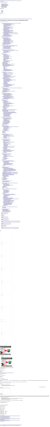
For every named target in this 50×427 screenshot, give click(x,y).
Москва (2, 3)
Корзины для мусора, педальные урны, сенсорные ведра (8, 147)
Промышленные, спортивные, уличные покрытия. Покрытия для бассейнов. (10, 45)
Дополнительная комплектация (7, 89)
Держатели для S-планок (6, 57)
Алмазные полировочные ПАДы (7, 81)
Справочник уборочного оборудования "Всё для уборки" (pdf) (8, 385)
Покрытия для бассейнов (6, 34)
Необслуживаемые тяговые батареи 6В (7, 204)
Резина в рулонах (5, 26)
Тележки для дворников (6, 158)
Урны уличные (4, 132)
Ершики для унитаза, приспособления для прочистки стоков (9, 150)
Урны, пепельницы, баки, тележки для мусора (7, 153)
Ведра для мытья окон (5, 62)
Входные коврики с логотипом (6, 44)
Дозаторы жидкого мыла (6, 142)
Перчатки (3, 165)
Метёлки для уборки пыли (6, 162)
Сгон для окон (2, 215)
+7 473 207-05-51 (5, 7)
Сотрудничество (1, 0)
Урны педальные (5, 148)
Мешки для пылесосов (5, 183)
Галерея (20, 0)
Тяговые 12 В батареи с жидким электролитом (8, 202)
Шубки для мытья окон (6, 55)
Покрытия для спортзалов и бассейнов (6, 47)
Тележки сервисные (4, 90)
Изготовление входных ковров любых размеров (8, 30)
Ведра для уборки (5, 119)
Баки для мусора (5, 130)
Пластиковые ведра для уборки (6, 106)
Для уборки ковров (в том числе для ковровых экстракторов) (10, 169)
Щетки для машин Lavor (6, 192)
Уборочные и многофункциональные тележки (7, 113)
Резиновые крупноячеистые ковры (7, 38)
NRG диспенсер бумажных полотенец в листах (5, 416)
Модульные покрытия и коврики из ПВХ (8, 25)
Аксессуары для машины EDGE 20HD (7, 79)
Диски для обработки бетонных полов (7, 199)
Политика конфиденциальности (17, 425)
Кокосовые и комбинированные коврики (8, 39)
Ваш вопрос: (1, 393)
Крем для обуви (5, 136)
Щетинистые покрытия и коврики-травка (7, 43)
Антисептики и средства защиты (6, 176)
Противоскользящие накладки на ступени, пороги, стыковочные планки (11, 33)
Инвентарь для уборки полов (5, 209)
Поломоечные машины (5, 74)
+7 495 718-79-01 (4, 3)
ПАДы (3, 193)
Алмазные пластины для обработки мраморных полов (9, 200)
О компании (5, 0)
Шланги (4, 68)
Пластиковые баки (4, 205)
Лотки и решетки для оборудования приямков (8, 28)
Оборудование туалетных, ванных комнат (6, 139)
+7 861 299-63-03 (5, 6)
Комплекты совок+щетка (6, 107)
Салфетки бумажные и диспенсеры (7, 164)
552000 (22, 400)
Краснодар (2, 6)
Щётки (4, 67)
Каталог (2, 10)
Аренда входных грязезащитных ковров (6, 36)
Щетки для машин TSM (6, 190)
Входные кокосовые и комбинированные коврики (9, 31)
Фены (4, 141)
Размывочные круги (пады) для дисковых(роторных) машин (10, 194)
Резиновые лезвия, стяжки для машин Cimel (8, 198)
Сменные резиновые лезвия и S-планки (8, 58)
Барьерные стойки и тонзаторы (6, 91)
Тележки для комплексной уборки (7, 114)
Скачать (19, 0)
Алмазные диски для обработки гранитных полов (9, 201)
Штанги (4, 66)
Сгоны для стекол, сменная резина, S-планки (7, 56)
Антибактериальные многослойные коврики (7, 35)
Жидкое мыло (5, 143)
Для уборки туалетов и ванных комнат (7, 151)
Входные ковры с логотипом (6, 41)
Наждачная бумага (5, 82)
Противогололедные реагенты (7, 52)
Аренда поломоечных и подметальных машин (7, 94)
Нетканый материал (6, 145)
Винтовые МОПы (5, 104)
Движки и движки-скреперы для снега (7, 51)
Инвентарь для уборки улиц (5, 125)
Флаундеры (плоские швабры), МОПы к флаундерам (9, 103)
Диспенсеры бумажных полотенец (4, 379)
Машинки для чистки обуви (5, 134)
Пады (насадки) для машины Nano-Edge (8, 80)
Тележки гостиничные (5, 88)
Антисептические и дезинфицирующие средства (8, 168)
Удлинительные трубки (5, 186)
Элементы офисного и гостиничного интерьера (7, 180)
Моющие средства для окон (5, 63)
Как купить (17, 0)
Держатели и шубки (5, 54)
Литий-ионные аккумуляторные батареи (8, 203)
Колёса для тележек (4, 124)
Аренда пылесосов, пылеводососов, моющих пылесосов (9, 84)
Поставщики (9, 0)
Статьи (15, 0)
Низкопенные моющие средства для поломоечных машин (8, 174)
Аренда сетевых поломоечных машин (7, 85)
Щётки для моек (4, 207)
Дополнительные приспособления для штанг (8, 60)
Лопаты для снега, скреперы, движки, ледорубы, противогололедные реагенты (10, 50)
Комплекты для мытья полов (6, 101)
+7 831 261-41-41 (7, 5)
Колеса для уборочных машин (5, 86)
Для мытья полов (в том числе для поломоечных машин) (9, 111)
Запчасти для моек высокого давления (6, 211)
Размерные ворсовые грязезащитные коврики (8, 40)
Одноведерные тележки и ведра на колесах (8, 118)
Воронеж (2, 7)
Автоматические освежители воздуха (7, 149)
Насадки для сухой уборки (6, 184)
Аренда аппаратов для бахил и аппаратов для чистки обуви (8, 98)
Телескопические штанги (5, 59)
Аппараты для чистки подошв (7, 135)
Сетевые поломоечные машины (7, 75)
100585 (9, 401)
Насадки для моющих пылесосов (7, 185)
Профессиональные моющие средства (6, 210)
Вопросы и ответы (12, 0)
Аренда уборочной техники (5, 83)
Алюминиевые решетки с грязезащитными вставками (9, 24)
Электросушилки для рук (6, 140)
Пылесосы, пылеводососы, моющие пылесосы (7, 72)
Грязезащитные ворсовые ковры (6, 29)
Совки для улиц (5, 108)
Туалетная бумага (5, 146)
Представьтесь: (1, 387)
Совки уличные (4, 131)
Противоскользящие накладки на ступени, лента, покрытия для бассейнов (10, 32)
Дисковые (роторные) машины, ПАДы (6, 78)
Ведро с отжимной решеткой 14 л (4, 213)
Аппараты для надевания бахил (7, 137)
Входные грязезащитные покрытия (7, 46)
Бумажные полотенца (6, 144)
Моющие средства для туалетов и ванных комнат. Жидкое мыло (9, 170)
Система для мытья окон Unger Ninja (6, 64)
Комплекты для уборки (5, 152)
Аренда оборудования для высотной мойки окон (8, 70)
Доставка (2, 11)
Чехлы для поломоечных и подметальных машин (8, 77)
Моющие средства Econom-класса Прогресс (7, 173)
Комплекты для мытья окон (6, 61)
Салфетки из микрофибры (6, 161)
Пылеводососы (5, 73)
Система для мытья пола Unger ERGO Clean (7, 116)
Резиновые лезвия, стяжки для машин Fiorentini (8, 197)
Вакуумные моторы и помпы (5, 187)
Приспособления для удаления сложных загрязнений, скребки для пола (10, 109)
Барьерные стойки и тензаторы (6, 181)
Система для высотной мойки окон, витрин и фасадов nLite (8, 65)
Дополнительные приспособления (7, 69)
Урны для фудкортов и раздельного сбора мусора (8, 156)
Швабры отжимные (4, 100)
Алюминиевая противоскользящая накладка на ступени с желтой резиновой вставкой (9, 228)
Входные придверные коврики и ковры (6, 37)
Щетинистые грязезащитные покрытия (7, 27)
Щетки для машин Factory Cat (7, 191)
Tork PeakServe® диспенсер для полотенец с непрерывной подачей (6, 367)
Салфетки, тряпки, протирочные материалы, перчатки (7, 160)
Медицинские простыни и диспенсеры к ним (8, 163)
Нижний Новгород (3, 5)
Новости (7, 0)
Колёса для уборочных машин (5, 178)
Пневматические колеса (5, 179)
